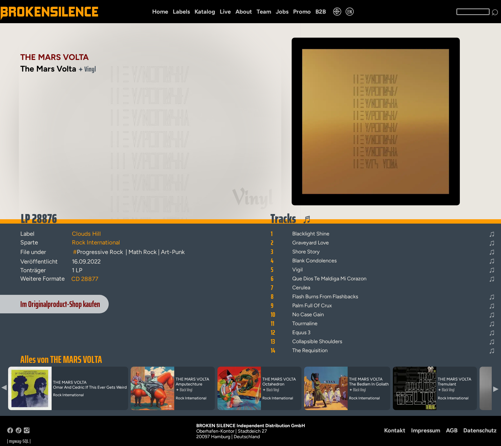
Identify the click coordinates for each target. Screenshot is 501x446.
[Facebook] (10, 431)
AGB (452, 430)
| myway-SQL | (19, 441)
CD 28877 (84, 278)
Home (160, 11)
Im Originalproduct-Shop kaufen (60, 304)
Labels (181, 11)
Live (225, 11)
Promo (302, 11)
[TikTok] (18, 431)
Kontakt (394, 430)
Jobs (282, 11)
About (243, 11)
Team (264, 11)
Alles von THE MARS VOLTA (61, 359)
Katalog (205, 11)
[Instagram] (26, 431)
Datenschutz (480, 430)
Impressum (425, 430)
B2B (320, 11)
